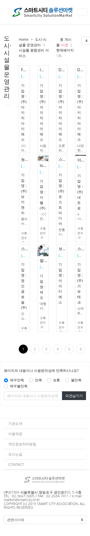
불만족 (76, 380)
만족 (38, 380)
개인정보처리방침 (22, 444)
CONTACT (16, 464)
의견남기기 (74, 395)
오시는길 (15, 454)
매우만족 (17, 380)
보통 (56, 380)
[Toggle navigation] (82, 12)
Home (23, 39)
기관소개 (15, 423)
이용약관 (15, 433)
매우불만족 (19, 386)
